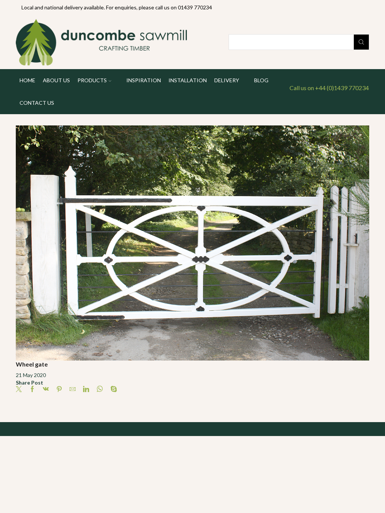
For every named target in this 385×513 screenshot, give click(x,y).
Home (27, 80)
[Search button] (361, 42)
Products (92, 80)
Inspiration (143, 80)
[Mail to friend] (72, 389)
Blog (261, 80)
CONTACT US (37, 103)
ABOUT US (56, 80)
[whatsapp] (100, 389)
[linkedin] (86, 389)
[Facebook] (32, 389)
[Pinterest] (59, 389)
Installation (187, 80)
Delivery (226, 80)
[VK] (46, 389)
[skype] (112, 389)
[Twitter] (21, 389)
